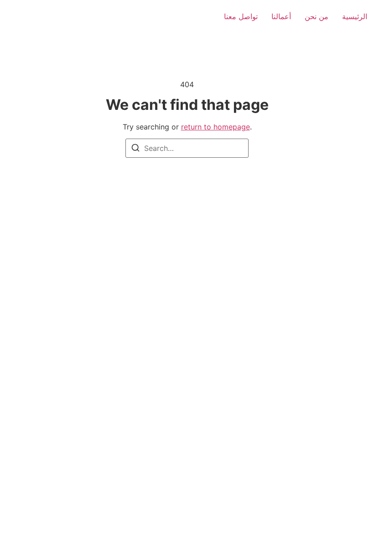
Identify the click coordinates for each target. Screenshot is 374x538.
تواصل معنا (241, 16)
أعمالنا (281, 16)
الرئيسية (354, 16)
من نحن (316, 16)
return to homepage (215, 126)
